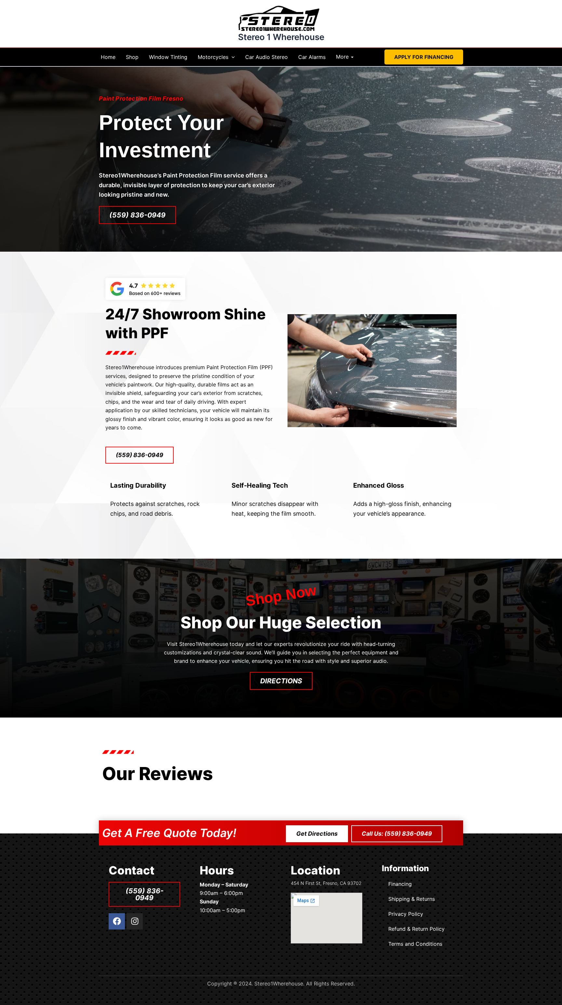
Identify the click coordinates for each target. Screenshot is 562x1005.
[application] (231, 56)
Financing (400, 884)
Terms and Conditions (415, 944)
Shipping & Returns (411, 899)
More (342, 57)
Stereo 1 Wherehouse (281, 37)
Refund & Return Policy (416, 929)
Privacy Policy (405, 914)
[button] (423, 56)
